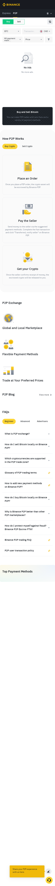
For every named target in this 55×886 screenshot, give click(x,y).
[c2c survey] (48, 871)
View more (44, 395)
